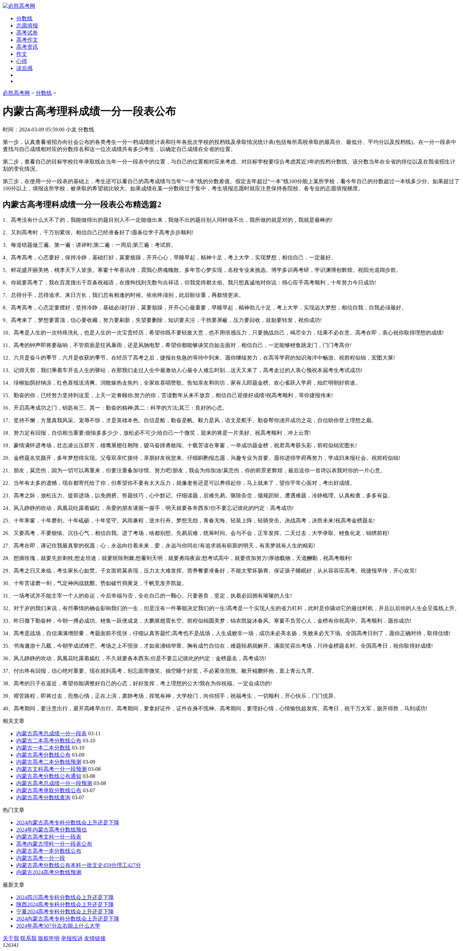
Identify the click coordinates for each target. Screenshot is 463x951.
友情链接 (95, 938)
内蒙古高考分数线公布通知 (48, 776)
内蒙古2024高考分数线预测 (48, 872)
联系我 (28, 938)
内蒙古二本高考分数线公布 (48, 740)
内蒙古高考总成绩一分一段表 (51, 733)
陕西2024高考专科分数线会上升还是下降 (65, 904)
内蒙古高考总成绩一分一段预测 (54, 783)
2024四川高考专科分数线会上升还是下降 (65, 897)
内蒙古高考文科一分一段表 (48, 837)
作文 (21, 54)
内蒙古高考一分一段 (40, 858)
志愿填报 (27, 25)
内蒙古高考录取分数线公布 (48, 790)
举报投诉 (72, 938)
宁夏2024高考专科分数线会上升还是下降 (65, 911)
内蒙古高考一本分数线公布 (48, 851)
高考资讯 (27, 47)
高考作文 (27, 40)
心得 (21, 61)
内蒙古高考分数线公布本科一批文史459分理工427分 (78, 865)
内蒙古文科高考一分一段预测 (51, 769)
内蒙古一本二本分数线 (43, 748)
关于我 (11, 938)
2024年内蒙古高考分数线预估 (51, 830)
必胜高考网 (16, 93)
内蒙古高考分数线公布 (43, 755)
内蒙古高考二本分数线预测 (48, 762)
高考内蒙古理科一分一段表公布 (54, 844)
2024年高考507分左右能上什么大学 (58, 926)
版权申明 (49, 938)
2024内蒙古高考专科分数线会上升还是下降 (67, 822)
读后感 (24, 68)
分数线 (24, 18)
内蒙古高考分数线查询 (43, 797)
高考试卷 (27, 33)
